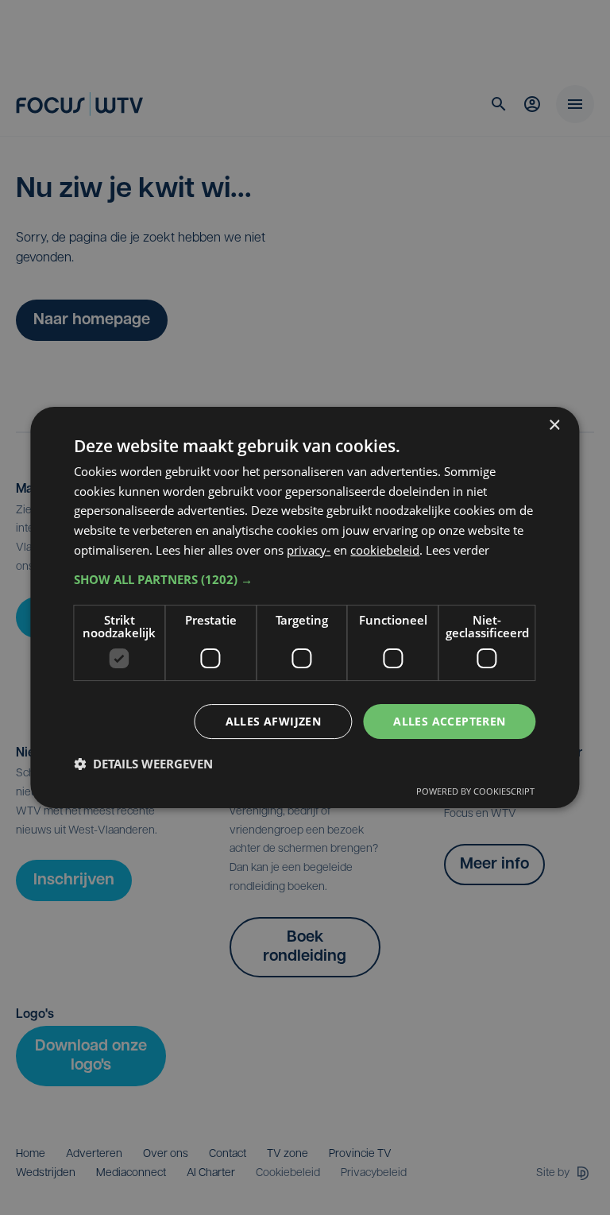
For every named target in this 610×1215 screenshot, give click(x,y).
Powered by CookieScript (475, 791)
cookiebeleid (384, 550)
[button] (304, 579)
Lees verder (457, 550)
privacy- (308, 550)
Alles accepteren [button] (449, 721)
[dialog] (304, 608)
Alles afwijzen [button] (274, 721)
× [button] (554, 425)
